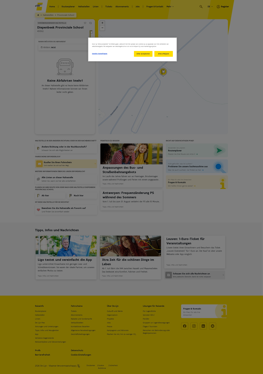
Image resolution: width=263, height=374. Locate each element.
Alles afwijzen (163, 54)
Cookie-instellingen (99, 54)
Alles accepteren (143, 54)
